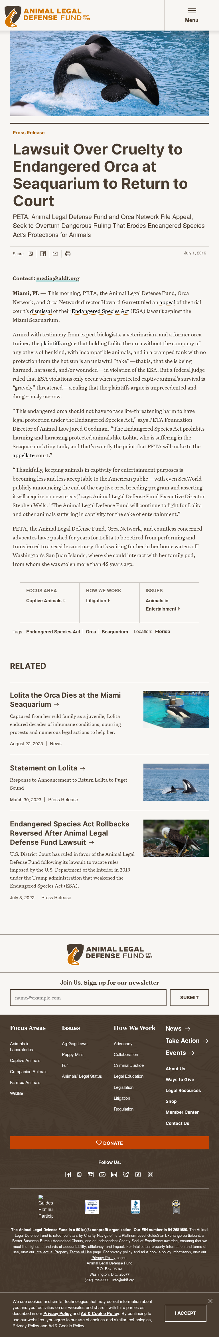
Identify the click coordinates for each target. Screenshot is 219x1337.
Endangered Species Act (53, 631)
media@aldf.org (57, 278)
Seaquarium (115, 631)
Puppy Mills (73, 1054)
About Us (175, 1068)
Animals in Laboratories (21, 1046)
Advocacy (123, 1043)
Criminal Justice (129, 1065)
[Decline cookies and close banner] (210, 1301)
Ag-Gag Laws (75, 1043)
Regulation (123, 1108)
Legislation (123, 1087)
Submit (189, 997)
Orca (91, 631)
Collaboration (126, 1054)
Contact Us (177, 1123)
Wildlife (16, 1093)
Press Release (29, 132)
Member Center (182, 1112)
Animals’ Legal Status (82, 1076)
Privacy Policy (57, 1313)
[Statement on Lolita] (176, 782)
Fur (65, 1065)
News (56, 743)
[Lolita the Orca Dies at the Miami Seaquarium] (176, 709)
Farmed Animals (25, 1082)
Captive (44, 600)
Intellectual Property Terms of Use (63, 1251)
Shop (171, 1101)
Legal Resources (183, 1090)
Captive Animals (25, 1060)
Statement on (44, 768)
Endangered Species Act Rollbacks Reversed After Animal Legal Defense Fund (69, 833)
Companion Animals (29, 1071)
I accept (190, 1313)
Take (183, 1040)
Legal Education (128, 1076)
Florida (162, 631)
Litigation (122, 1098)
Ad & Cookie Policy (100, 1313)
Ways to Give (180, 1079)
